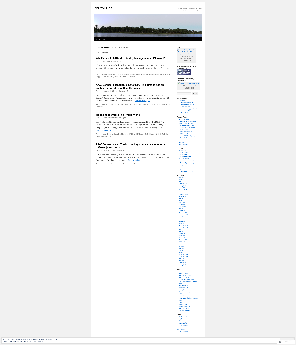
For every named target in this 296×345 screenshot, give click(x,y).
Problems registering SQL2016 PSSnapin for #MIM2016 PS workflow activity (187, 127)
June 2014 (181, 219)
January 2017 (182, 192)
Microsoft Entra (183, 296)
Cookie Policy (41, 341)
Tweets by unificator (182, 331)
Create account (183, 317)
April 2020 (182, 179)
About (104, 39)
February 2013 (183, 238)
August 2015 (182, 206)
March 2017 (182, 188)
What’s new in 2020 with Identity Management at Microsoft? (131, 58)
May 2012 (181, 250)
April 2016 (182, 200)
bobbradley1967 (118, 61)
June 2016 (181, 198)
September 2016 (183, 194)
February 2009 (183, 263)
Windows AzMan (184, 308)
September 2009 (183, 256)
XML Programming (184, 310)
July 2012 (181, 246)
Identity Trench (183, 154)
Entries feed (182, 321)
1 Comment (136, 164)
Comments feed (183, 323)
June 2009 (181, 260)
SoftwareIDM (183, 100)
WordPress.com (183, 325)
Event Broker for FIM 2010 (126, 134)
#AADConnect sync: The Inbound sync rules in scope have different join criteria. (130, 145)
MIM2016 (119, 77)
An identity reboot (184, 119)
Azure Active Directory (122, 74)
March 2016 (182, 202)
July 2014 (181, 217)
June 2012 (181, 248)
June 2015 (181, 208)
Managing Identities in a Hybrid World (118, 114)
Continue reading (110, 70)
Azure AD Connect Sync (137, 74)
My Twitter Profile (184, 113)
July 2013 (181, 229)
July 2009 (181, 258)
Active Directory (183, 273)
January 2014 (182, 223)
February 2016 (183, 204)
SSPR (180, 302)
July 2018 (181, 181)
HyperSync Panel (183, 285)
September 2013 (183, 227)
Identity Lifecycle (110, 77)
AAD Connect (142, 104)
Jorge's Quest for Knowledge (187, 161)
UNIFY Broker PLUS (185, 306)
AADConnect (151, 104)
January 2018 (182, 186)
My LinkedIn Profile (184, 111)
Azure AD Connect (162, 104)
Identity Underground (185, 156)
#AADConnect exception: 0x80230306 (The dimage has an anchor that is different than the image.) (130, 86)
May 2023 (181, 177)
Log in (180, 319)
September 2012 (183, 244)
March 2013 (182, 235)
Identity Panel (182, 290)
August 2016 (182, 196)
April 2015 (182, 211)
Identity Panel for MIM (186, 102)
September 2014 (183, 215)
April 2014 (182, 221)
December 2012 (183, 240)
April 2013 (182, 233)
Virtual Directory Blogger (186, 171)
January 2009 (182, 265)
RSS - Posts (182, 142)
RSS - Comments (183, 144)
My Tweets (181, 329)
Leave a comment (129, 77)
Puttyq (180, 169)
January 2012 (182, 252)
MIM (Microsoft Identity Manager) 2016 (158, 74)
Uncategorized (183, 304)
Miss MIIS (182, 167)
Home (98, 39)
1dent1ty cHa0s (183, 150)
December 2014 (183, 213)
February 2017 (183, 190)
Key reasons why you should (188, 109)
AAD (103, 77)
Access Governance (108, 74)
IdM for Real (103, 7)
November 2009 (183, 254)
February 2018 (183, 183)
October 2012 (182, 242)
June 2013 (181, 231)
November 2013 (183, 225)
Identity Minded (183, 152)
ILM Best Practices (184, 158)
